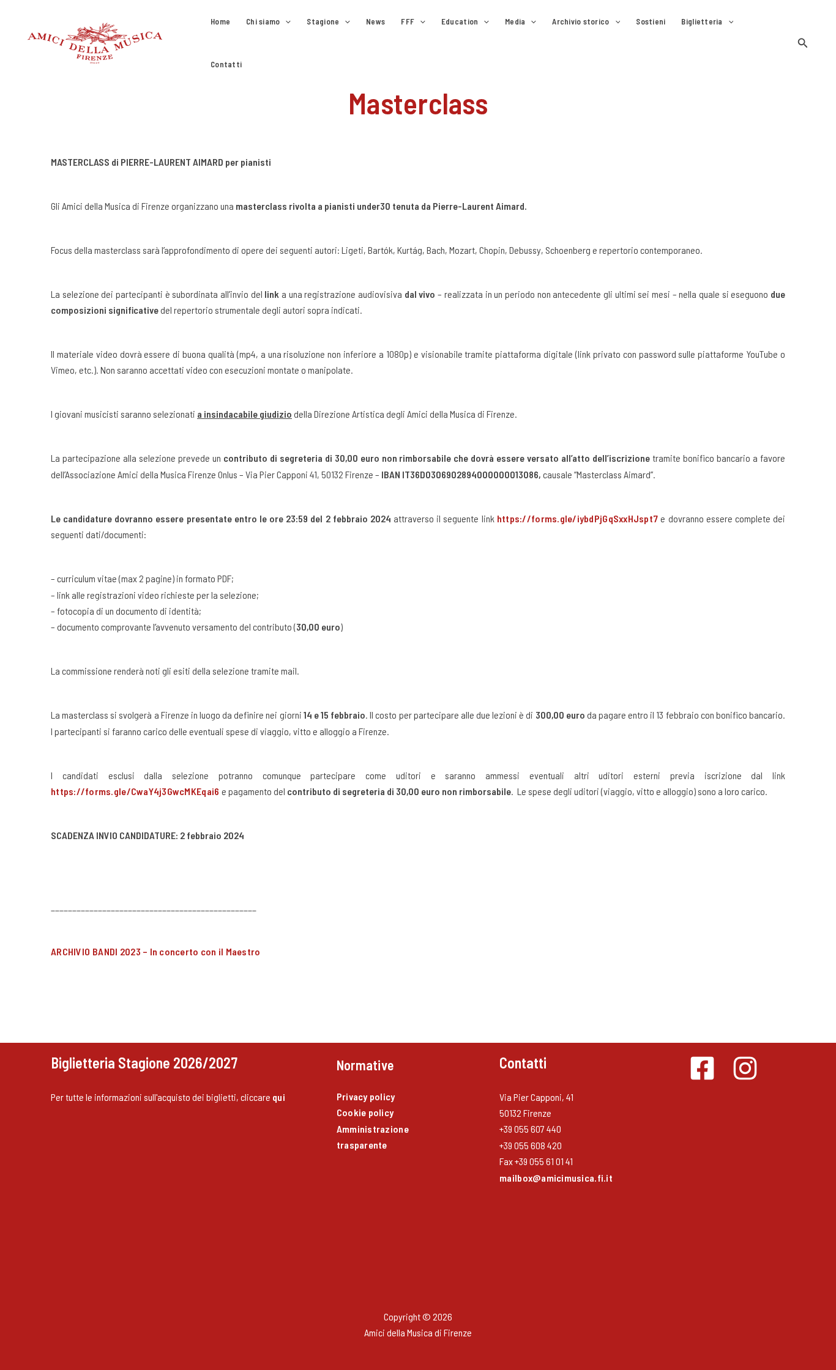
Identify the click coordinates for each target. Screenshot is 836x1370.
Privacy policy (366, 1096)
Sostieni (650, 21)
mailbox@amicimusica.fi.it (556, 1177)
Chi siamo (263, 21)
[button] (285, 21)
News (375, 21)
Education (459, 21)
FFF (407, 21)
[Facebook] (702, 1068)
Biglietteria (701, 21)
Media (515, 21)
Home (220, 21)
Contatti (226, 64)
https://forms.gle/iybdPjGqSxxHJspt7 (577, 518)
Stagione (323, 21)
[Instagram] (745, 1068)
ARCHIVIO (156, 951)
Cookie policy (365, 1112)
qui (278, 1097)
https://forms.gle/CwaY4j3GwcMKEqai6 (136, 791)
